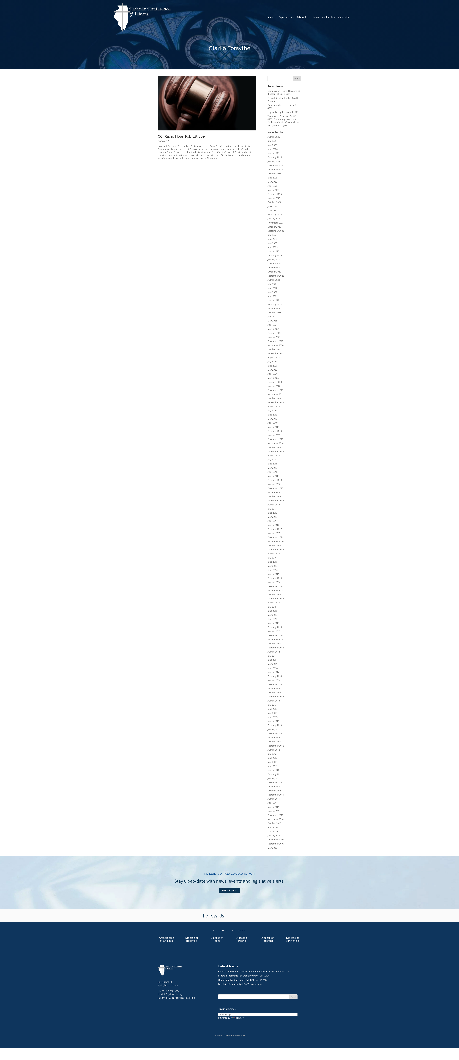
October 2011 (274, 790)
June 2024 (272, 206)
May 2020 (272, 369)
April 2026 (273, 149)
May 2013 (272, 713)
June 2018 (272, 463)
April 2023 (273, 247)
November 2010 (276, 819)
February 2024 (275, 214)
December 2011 (275, 782)
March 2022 (273, 300)
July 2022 (272, 284)
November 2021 (276, 308)
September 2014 (276, 647)
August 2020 (274, 357)
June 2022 (272, 288)
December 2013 (275, 684)
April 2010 (273, 827)
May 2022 (272, 292)
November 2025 (276, 169)
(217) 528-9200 (172, 991)
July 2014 (272, 655)
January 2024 (274, 218)
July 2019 (272, 410)
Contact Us (343, 17)
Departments (285, 17)
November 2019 (276, 394)
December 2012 (275, 733)
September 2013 (276, 696)
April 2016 (273, 570)
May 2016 (272, 565)
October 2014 (274, 643)
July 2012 (272, 753)
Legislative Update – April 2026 (283, 112)
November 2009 (276, 839)
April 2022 (273, 296)
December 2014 (275, 635)
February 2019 (275, 431)
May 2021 (272, 320)
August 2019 (274, 406)
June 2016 (272, 561)
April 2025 (273, 185)
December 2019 (275, 390)
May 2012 (272, 762)
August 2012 (274, 749)
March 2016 (273, 574)
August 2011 (274, 798)
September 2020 (276, 353)
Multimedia (327, 17)
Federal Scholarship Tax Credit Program (238, 975)
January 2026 (274, 161)
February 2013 (275, 725)
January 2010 (274, 835)
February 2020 (275, 381)
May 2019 (272, 418)
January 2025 (274, 198)
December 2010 (275, 815)
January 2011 (274, 811)
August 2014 (274, 651)
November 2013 (276, 688)
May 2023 (272, 243)
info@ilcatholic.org (173, 994)
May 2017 (272, 516)
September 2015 (276, 598)
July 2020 (272, 361)
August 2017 (274, 504)
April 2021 (273, 324)
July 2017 (272, 508)
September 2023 (276, 230)
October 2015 (274, 594)
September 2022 (276, 275)
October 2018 (274, 447)
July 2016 (272, 557)
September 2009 (276, 843)
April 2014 (273, 668)
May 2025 (272, 181)
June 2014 (272, 659)
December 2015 (275, 586)
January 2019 (274, 435)
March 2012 (273, 770)
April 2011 (273, 802)
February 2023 (275, 255)
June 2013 (272, 708)
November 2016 (276, 541)
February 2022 (275, 304)
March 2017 (273, 525)
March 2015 (273, 623)
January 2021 (274, 337)
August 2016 (274, 553)
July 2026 (272, 140)
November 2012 (276, 737)
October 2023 (274, 226)
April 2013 (273, 717)
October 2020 (274, 349)
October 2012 (274, 741)
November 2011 (276, 786)
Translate (239, 1017)
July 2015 (272, 606)
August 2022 (274, 279)
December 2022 (275, 263)
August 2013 (274, 700)
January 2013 (274, 729)
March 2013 (273, 721)
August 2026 (274, 136)
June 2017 (272, 512)
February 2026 (275, 157)
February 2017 (275, 529)
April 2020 (273, 373)
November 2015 (276, 590)
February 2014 (275, 676)
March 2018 (273, 476)
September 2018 (276, 451)
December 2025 (275, 165)
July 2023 (272, 234)
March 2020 (273, 377)
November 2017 (276, 492)
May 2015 (272, 614)
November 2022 (276, 267)
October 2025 (274, 173)
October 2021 (274, 312)
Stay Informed (229, 890)
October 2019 (274, 398)
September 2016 (276, 549)
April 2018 (273, 471)
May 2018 (272, 467)
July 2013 (272, 704)
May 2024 (272, 210)
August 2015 (274, 602)
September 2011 (276, 794)
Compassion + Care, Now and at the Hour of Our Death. (284, 92)
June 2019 (272, 414)
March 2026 (273, 153)
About (271, 17)
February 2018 (275, 480)
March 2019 (273, 427)
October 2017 (274, 496)
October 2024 (274, 202)
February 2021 (275, 333)
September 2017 (276, 500)
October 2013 (274, 692)
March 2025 (273, 190)
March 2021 (273, 328)
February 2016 (275, 578)
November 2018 (276, 443)
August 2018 (274, 455)
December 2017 (275, 488)
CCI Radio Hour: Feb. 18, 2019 (182, 136)
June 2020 (272, 365)
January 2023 (274, 259)
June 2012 (272, 757)
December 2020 (275, 341)
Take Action (302, 17)
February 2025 (275, 194)
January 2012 (274, 778)
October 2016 (274, 545)
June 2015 (272, 610)
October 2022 (274, 271)
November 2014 (276, 639)
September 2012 (276, 745)
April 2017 (273, 520)
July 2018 (272, 459)
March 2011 (273, 807)
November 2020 (276, 345)
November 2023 (276, 222)
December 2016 (275, 537)
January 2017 (274, 533)
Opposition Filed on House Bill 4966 (236, 980)
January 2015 (274, 631)
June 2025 (272, 177)
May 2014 (272, 663)
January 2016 (274, 582)
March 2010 (273, 831)
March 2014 (273, 672)
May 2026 (272, 145)
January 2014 (274, 680)
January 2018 (274, 484)
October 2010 (274, 823)
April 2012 (273, 766)
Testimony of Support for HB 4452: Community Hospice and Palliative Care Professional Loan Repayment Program (284, 121)
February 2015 (275, 627)
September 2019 (276, 402)
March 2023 (273, 251)
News (316, 17)
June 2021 (272, 316)
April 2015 (273, 619)
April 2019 (273, 422)
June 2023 (272, 238)
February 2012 (275, 774)
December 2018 (275, 439)
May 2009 (272, 847)
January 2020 (274, 386)
